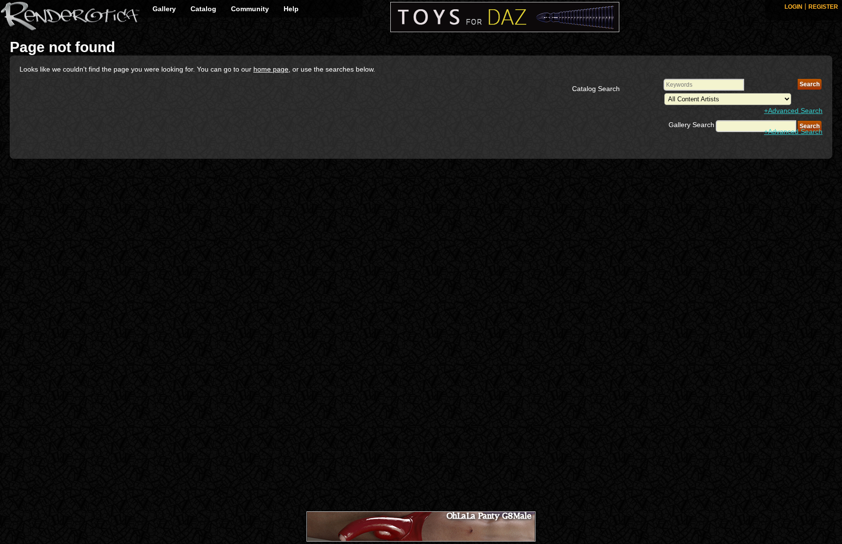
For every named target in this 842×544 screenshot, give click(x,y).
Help (291, 9)
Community (250, 9)
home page (270, 69)
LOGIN (794, 6)
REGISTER (823, 6)
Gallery (164, 9)
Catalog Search (596, 89)
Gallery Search (691, 125)
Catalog (203, 9)
